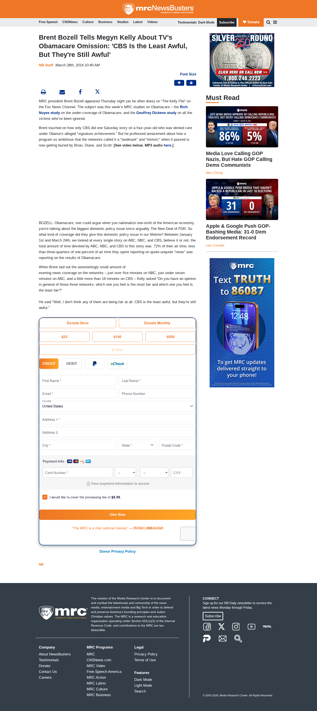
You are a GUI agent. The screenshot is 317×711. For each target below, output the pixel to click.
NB (41, 564)
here (167, 145)
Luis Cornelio (215, 245)
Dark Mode (206, 22)
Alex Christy (214, 173)
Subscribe (226, 22)
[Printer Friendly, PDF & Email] (62, 92)
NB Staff (46, 65)
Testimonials (187, 22)
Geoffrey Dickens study (156, 113)
